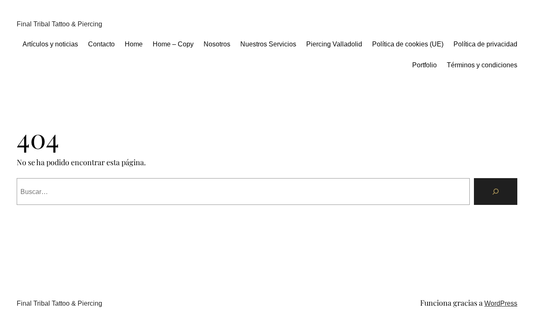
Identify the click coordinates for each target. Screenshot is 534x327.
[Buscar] (495, 191)
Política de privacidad (485, 44)
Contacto (101, 44)
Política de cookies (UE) (407, 44)
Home (134, 44)
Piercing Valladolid (334, 44)
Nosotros (217, 44)
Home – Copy (173, 44)
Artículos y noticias (50, 44)
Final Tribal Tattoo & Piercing (59, 24)
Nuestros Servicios (268, 44)
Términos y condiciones (482, 65)
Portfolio (424, 65)
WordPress (500, 303)
